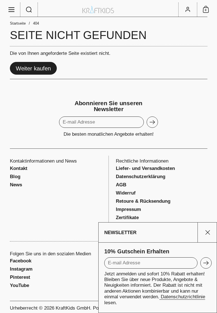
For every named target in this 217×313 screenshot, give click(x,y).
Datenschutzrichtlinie (182, 296)
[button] (29, 10)
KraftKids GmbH (73, 308)
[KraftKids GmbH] (108, 9)
